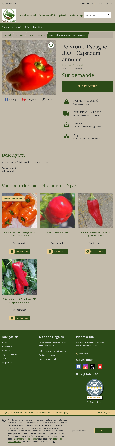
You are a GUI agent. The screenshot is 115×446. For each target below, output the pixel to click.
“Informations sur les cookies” (25, 439)
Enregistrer (31, 99)
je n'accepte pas (79, 430)
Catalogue (7, 346)
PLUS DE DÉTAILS (88, 86)
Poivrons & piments (36, 35)
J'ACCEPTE (103, 430)
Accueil (8, 35)
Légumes (19, 35)
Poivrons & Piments (73, 65)
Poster (49, 99)
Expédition (7, 362)
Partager (13, 99)
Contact (100, 3)
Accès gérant (106, 412)
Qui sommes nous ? (11, 354)
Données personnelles (48, 359)
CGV (5, 358)
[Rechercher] (109, 15)
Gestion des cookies (47, 355)
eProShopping (62, 412)
